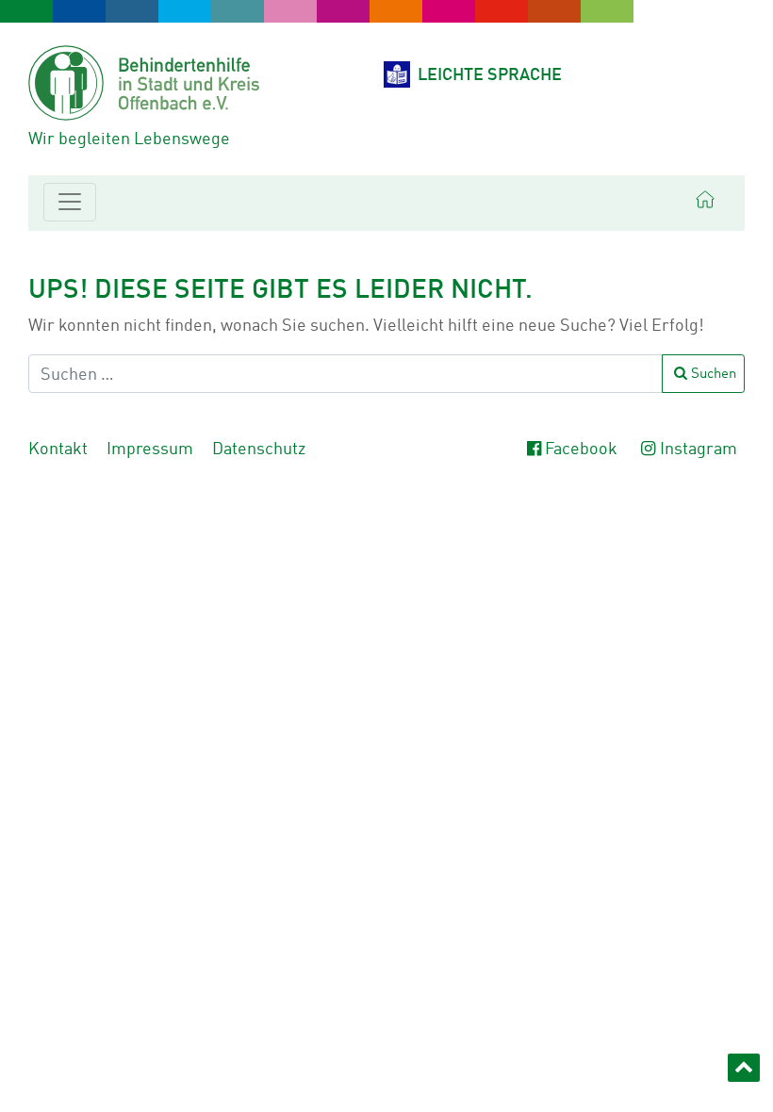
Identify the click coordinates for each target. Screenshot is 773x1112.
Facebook (581, 450)
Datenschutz (258, 450)
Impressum (150, 450)
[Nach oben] (744, 1068)
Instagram (698, 450)
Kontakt (58, 450)
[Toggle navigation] (69, 202)
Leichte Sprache (490, 76)
